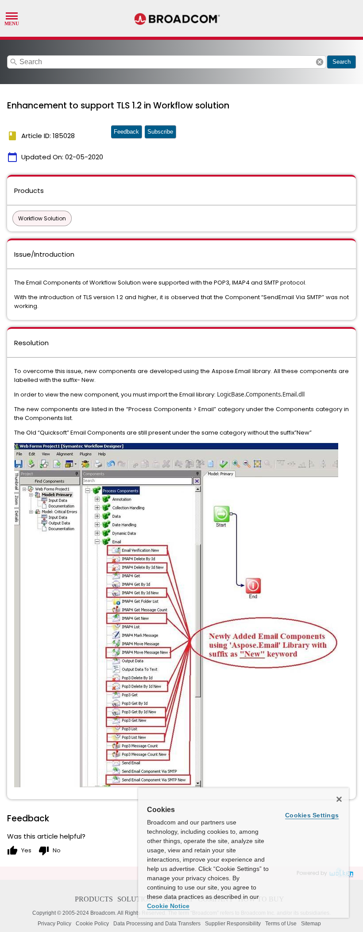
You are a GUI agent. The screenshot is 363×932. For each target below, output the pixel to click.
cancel (319, 62)
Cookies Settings (312, 815)
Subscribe (160, 131)
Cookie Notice (168, 905)
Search (341, 61)
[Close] (339, 799)
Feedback (126, 131)
